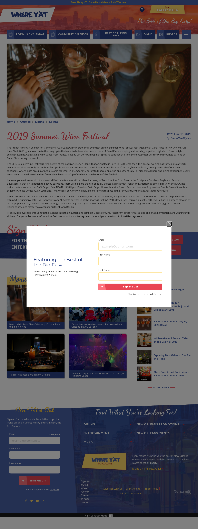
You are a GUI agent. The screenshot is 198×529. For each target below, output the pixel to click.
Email (101, 239)
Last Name (104, 270)
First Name (104, 254)
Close (169, 224)
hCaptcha (156, 294)
